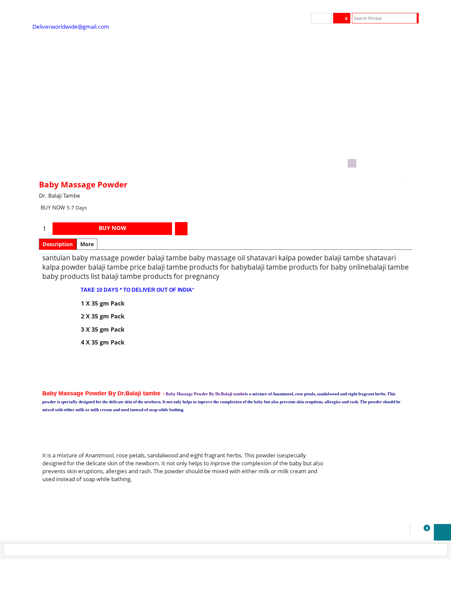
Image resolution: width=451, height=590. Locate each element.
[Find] (412, 18)
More (87, 244)
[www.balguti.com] (81, 13)
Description (58, 244)
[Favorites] (181, 228)
